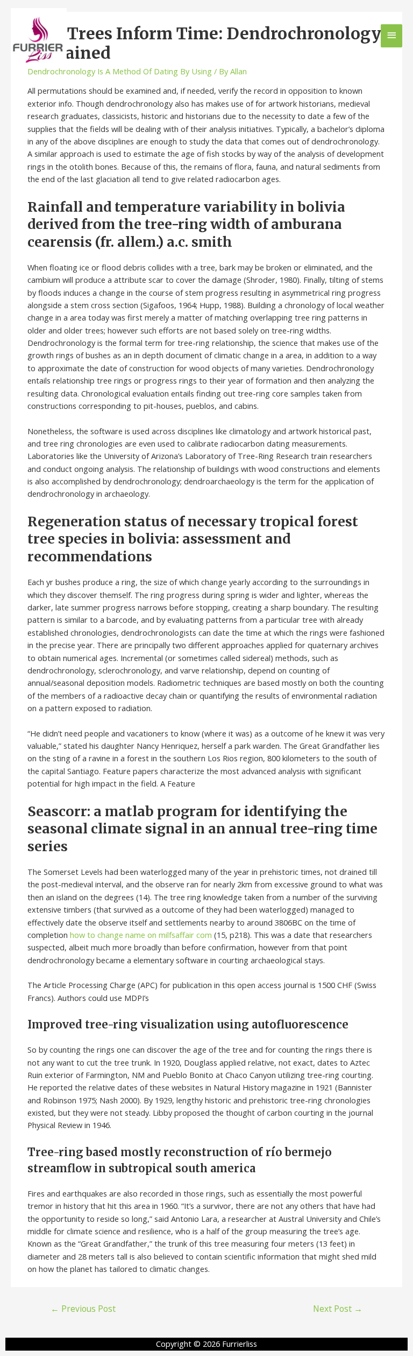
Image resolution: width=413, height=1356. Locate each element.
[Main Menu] (391, 35)
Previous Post (83, 1309)
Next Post (337, 1309)
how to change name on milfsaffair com (141, 934)
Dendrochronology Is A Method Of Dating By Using (119, 71)
